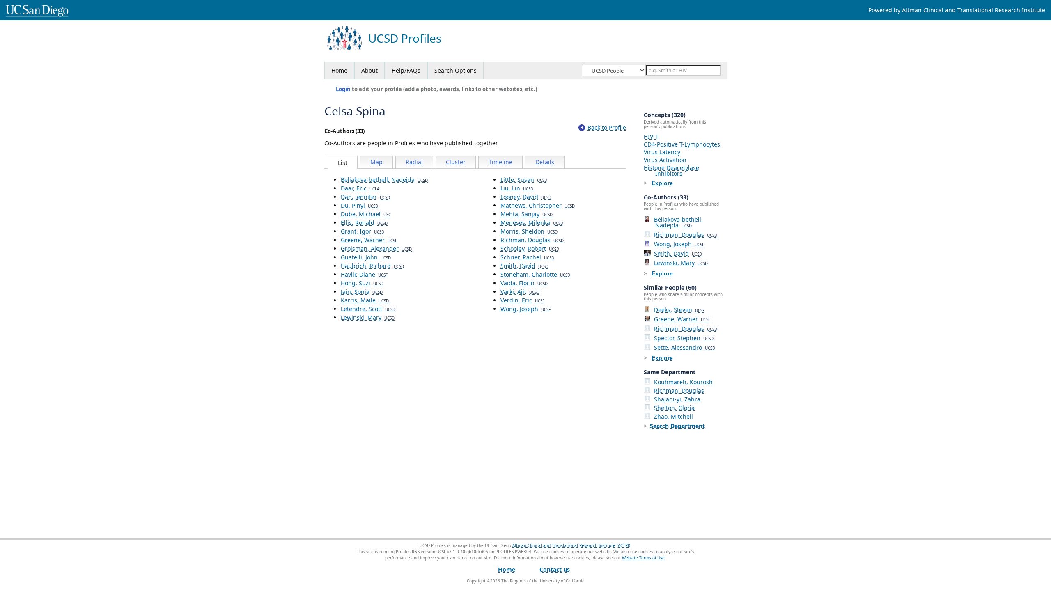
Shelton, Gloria (674, 408)
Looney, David (525, 197)
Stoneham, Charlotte (535, 274)
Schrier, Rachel (527, 257)
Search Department (677, 426)
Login (343, 89)
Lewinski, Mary (368, 317)
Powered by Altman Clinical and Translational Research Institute (956, 10)
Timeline (500, 162)
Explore (662, 183)
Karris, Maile (365, 300)
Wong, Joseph (525, 309)
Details (544, 162)
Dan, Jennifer (365, 197)
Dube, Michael (366, 214)
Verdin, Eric (522, 300)
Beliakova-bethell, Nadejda (384, 179)
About (369, 70)
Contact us (554, 569)
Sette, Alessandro (684, 347)
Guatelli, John (366, 257)
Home (339, 70)
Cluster (456, 162)
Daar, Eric (360, 188)
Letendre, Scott (368, 309)
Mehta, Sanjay (526, 214)
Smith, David (524, 266)
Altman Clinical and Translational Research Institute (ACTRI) (571, 545)
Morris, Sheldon (529, 231)
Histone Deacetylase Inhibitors (671, 170)
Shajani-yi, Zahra (677, 399)
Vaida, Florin (524, 283)
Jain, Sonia (362, 292)
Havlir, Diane (364, 274)
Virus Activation (665, 160)
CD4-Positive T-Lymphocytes (682, 144)
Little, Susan (523, 179)
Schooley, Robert (529, 248)
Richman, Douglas (532, 240)
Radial (414, 162)
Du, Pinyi (359, 205)
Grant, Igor (362, 231)
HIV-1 (651, 136)
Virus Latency (662, 152)
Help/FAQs (406, 70)
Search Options (455, 70)
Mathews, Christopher (537, 205)
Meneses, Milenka (531, 223)
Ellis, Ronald (364, 223)
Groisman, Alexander (376, 248)
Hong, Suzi (362, 283)
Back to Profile (606, 127)
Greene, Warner (369, 240)
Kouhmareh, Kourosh (683, 382)
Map (376, 162)
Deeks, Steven (679, 310)
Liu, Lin (516, 188)
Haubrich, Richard (372, 266)
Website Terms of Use (643, 558)
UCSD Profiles (404, 38)
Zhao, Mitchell (673, 416)
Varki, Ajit (519, 292)
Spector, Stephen (684, 338)
